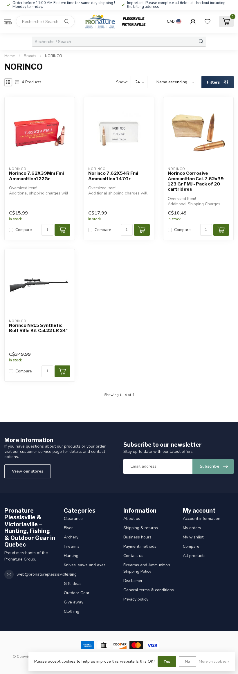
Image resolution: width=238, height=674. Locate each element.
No (187, 661)
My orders (192, 528)
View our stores (27, 471)
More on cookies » (214, 661)
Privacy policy (135, 599)
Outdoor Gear (76, 593)
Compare (23, 230)
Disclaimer (133, 580)
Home (9, 56)
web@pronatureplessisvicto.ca (45, 574)
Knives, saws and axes (85, 565)
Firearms (72, 546)
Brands (30, 56)
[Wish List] (207, 21)
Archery (71, 537)
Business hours (137, 537)
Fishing (70, 574)
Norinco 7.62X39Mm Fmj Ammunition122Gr (36, 176)
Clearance (73, 518)
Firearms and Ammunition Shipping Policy (146, 568)
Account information (201, 518)
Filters (214, 82)
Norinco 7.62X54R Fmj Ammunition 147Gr (113, 176)
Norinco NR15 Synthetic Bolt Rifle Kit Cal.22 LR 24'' (38, 328)
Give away (73, 602)
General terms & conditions (148, 590)
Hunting (71, 555)
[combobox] (45, 21)
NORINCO (53, 56)
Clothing (71, 611)
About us (131, 518)
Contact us (133, 555)
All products (194, 555)
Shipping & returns (140, 528)
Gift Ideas (73, 583)
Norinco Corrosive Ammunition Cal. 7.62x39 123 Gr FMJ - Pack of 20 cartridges (196, 181)
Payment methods (139, 546)
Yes (167, 661)
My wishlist (193, 537)
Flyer (68, 528)
